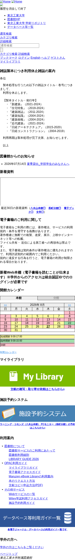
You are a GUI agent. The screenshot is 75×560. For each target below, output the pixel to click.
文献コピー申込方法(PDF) (26, 485)
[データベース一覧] (37, 526)
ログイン (24, 57)
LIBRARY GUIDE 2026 (24, 459)
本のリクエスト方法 (22, 480)
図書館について (14, 446)
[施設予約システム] (37, 420)
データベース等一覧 (20, 26)
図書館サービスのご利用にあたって (32, 450)
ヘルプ (45, 57)
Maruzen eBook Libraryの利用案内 (31, 476)
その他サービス (14, 489)
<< (5, 305)
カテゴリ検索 (8, 37)
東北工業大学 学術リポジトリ (26, 23)
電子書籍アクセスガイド (25, 472)
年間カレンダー (8, 352)
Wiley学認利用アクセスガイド (28, 498)
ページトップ (8, 553)
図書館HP (13, 19)
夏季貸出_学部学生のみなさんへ (48, 163)
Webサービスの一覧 (22, 494)
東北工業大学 (16, 15)
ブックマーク (8, 57)
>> (69, 305)
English (35, 57)
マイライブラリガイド (23, 467)
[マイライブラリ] (37, 385)
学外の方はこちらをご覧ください (22, 547)
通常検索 (6, 33)
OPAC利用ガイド (15, 463)
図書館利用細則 (19, 454)
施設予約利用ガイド (22, 502)
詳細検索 (6, 41)
